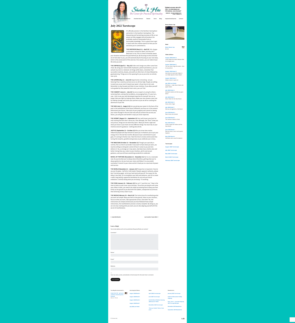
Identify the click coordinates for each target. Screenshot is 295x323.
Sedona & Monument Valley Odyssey (175, 297)
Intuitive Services (138, 18)
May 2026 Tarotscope (171, 153)
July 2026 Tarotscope (171, 150)
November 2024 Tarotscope (156, 305)
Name (113, 252)
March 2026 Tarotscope (171, 157)
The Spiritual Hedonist (124, 18)
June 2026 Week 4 (170, 112)
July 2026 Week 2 (169, 102)
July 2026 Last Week (170, 83)
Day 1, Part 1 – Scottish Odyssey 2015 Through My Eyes (176, 302)
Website (113, 266)
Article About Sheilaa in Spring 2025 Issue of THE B (157, 300)
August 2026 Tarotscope (172, 147)
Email (112, 259)
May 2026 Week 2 (170, 122)
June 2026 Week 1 (170, 129)
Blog (160, 18)
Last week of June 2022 (150, 217)
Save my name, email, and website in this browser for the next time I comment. (132, 275)
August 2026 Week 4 (171, 57)
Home (113, 18)
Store (155, 18)
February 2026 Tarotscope (172, 160)
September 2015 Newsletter (175, 309)
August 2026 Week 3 (171, 64)
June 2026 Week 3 (170, 117)
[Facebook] (183, 319)
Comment (114, 232)
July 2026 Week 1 (169, 107)
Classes (148, 18)
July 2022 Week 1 (116, 217)
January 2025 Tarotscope (174, 293)
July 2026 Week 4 (169, 90)
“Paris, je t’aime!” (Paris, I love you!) (156, 308)
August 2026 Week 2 (171, 71)
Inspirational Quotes (170, 18)
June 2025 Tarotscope (154, 296)
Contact (181, 18)
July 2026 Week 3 (169, 97)
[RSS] (182, 319)
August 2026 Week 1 (171, 78)
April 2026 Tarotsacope (154, 293)
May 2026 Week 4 (170, 136)
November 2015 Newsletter (175, 306)
